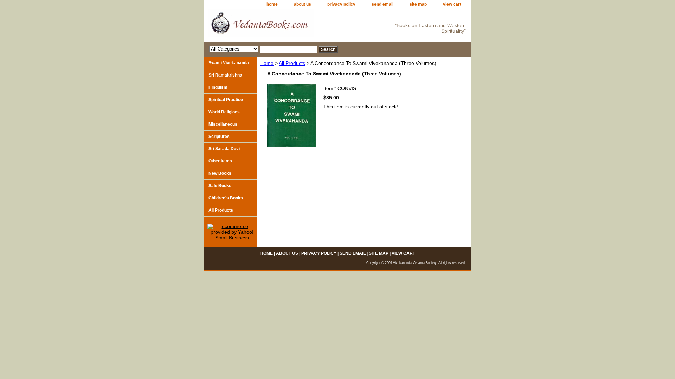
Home (267, 63)
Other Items (220, 161)
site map (418, 4)
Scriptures (219, 136)
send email (382, 4)
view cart (452, 4)
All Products (292, 63)
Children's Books (225, 197)
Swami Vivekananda (228, 62)
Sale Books (219, 185)
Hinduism (217, 87)
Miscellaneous (222, 124)
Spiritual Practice (225, 99)
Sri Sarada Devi (224, 148)
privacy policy (341, 4)
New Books (219, 173)
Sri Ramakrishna (225, 75)
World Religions (224, 111)
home (272, 4)
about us (302, 4)
